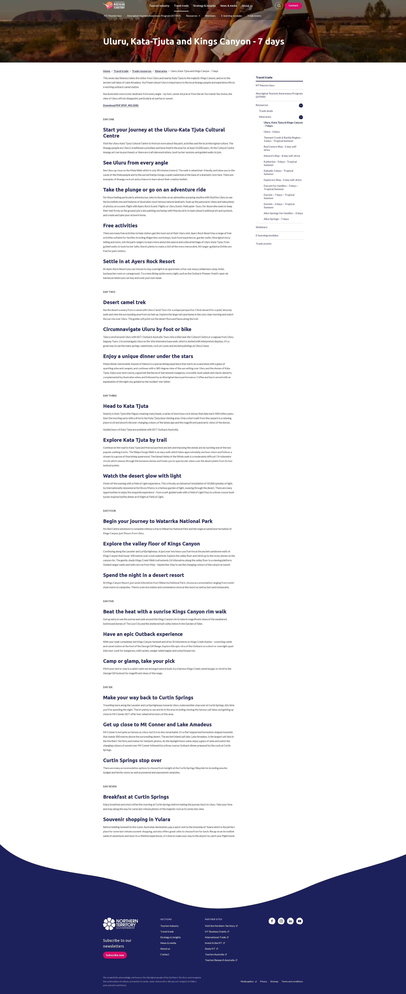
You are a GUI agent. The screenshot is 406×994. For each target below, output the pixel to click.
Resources (191, 15)
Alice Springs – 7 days (276, 218)
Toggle (301, 105)
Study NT (210, 948)
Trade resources (141, 70)
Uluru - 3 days (272, 131)
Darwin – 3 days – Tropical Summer (279, 205)
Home (106, 70)
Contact (293, 5)
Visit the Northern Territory (220, 925)
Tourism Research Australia (220, 959)
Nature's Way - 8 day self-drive (282, 155)
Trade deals (266, 110)
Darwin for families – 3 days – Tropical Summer (281, 187)
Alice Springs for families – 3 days (283, 213)
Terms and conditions (292, 981)
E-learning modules (231, 15)
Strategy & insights (204, 5)
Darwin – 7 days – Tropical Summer (279, 196)
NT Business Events (215, 931)
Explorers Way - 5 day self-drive (282, 179)
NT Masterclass (113, 15)
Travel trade (181, 5)
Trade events (254, 15)
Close (279, 5)
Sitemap (274, 981)
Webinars (210, 15)
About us (247, 5)
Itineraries (161, 70)
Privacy (263, 981)
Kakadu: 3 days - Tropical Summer (278, 172)
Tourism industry (159, 5)
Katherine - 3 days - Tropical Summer (280, 163)
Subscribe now (115, 955)
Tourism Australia (214, 954)
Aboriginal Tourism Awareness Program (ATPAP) (154, 15)
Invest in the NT (213, 942)
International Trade (215, 937)
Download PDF (120, 105)
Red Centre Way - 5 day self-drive (280, 148)
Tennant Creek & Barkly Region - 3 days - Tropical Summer (283, 139)
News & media (228, 5)
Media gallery (247, 981)
